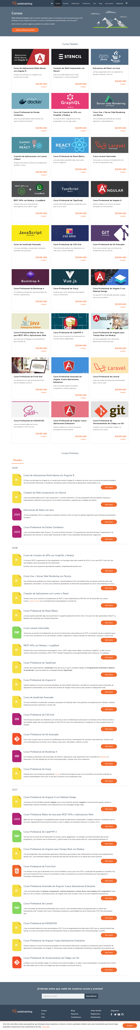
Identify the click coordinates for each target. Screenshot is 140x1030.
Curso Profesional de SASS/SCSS (29, 420)
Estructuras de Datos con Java (106, 68)
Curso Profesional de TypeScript (68, 200)
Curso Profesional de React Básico (69, 156)
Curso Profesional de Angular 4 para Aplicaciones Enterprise (54, 940)
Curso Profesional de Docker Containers (44, 527)
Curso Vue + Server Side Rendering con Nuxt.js (47, 576)
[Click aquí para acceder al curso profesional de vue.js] (70, 277)
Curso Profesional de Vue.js (65, 288)
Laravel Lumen (34, 601)
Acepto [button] (130, 1025)
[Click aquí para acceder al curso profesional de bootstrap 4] (30, 277)
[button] (46, 1026)
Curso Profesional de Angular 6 (107, 200)
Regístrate (119, 4)
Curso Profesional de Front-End (28, 376)
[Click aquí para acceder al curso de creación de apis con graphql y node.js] (70, 101)
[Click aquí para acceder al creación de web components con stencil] (70, 57)
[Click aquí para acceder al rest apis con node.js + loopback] (30, 189)
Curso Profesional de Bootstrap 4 (29, 288)
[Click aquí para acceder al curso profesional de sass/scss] (30, 411)
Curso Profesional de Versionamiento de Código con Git (51, 958)
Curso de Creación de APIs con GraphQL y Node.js (49, 555)
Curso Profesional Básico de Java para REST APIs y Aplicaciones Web (58, 814)
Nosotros (75, 1014)
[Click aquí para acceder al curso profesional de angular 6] (109, 189)
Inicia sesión (109, 4)
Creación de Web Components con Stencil (45, 492)
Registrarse (95, 1014)
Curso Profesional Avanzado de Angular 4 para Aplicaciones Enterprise (67, 379)
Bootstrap (103, 757)
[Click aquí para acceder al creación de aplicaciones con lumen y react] (30, 145)
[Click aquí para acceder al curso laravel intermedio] (109, 145)
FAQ (43, 1017)
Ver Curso (109, 487)
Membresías (75, 4)
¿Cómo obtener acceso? (25, 30)
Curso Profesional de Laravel (106, 376)
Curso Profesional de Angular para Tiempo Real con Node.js (54, 849)
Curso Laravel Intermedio (104, 156)
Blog (100, 4)
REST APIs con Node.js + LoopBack (29, 200)
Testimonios (86, 4)
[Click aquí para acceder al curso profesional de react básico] (70, 145)
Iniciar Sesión (96, 1011)
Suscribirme (91, 996)
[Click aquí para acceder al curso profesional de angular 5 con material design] (109, 279)
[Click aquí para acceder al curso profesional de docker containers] (30, 101)
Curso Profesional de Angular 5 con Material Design (50, 797)
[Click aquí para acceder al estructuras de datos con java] (109, 57)
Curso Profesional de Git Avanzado (109, 244)
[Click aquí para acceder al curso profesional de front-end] (30, 367)
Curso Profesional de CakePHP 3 (68, 332)
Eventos (65, 4)
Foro (94, 4)
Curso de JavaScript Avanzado (27, 244)
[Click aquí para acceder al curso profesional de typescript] (70, 189)
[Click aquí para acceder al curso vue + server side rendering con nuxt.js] (109, 101)
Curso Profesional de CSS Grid (67, 244)
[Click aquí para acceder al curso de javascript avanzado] (30, 233)
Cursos (58, 4)
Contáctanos (76, 1017)
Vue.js (57, 774)
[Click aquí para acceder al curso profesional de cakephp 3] (70, 323)
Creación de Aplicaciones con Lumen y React (46, 593)
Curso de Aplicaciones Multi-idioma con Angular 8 (49, 475)
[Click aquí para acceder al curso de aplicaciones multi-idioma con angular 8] (30, 58)
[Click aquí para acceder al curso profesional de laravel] (109, 367)
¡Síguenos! (115, 1011)
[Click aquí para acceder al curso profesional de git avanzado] (109, 233)
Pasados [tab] (17, 460)
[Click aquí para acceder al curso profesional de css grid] (70, 233)
